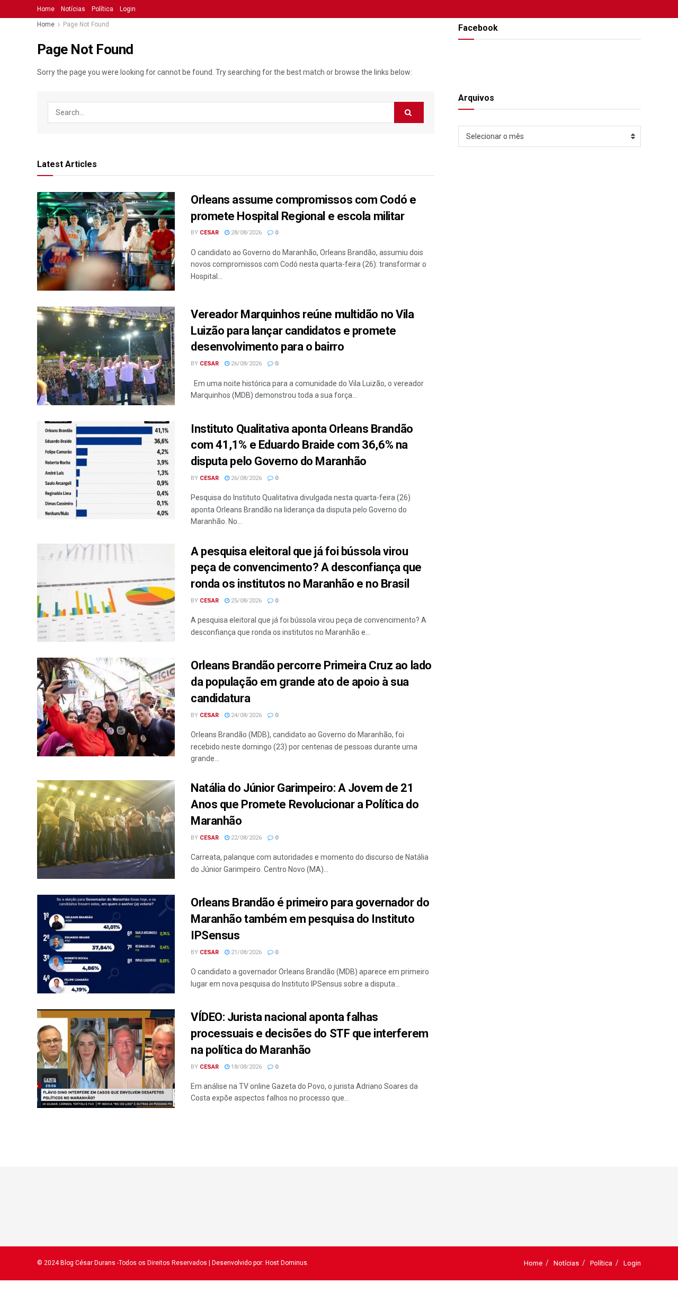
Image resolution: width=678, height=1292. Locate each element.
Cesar (209, 232)
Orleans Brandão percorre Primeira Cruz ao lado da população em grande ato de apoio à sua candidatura (311, 682)
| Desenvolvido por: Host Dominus (258, 1263)
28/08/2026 (245, 232)
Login (128, 9)
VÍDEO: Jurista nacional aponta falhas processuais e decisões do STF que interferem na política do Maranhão (310, 1033)
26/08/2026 (245, 363)
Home (46, 9)
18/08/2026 (245, 1066)
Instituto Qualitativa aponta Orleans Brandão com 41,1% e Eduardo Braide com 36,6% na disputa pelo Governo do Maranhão (302, 445)
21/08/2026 (245, 952)
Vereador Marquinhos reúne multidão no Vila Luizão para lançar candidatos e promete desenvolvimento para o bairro (302, 331)
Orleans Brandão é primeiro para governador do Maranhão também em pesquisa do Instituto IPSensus (310, 919)
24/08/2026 (245, 715)
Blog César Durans (87, 1263)
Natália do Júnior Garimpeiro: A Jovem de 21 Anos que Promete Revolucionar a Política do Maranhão (304, 804)
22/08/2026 (245, 837)
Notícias (73, 9)
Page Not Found (86, 24)
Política (102, 9)
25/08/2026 (245, 600)
